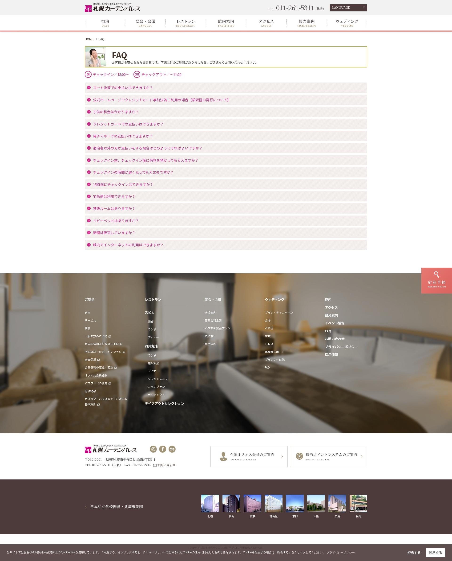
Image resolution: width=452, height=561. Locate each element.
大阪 (316, 516)
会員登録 (90, 359)
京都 (295, 516)
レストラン (153, 299)
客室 (87, 312)
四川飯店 (151, 346)
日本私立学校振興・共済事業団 (116, 506)
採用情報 (331, 354)
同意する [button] (435, 552)
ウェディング (274, 299)
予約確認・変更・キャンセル (103, 352)
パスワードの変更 (96, 383)
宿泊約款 (90, 391)
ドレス (269, 344)
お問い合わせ (335, 338)
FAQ (267, 367)
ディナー (153, 337)
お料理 (269, 328)
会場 (267, 320)
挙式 (267, 336)
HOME (89, 39)
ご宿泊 (90, 299)
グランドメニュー (159, 379)
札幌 (210, 516)
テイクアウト (156, 394)
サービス (90, 320)
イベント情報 (335, 323)
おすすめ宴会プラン (217, 328)
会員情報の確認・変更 (99, 367)
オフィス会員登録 (96, 375)
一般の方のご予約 (96, 336)
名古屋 (274, 516)
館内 (328, 299)
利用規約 (210, 344)
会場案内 (210, 312)
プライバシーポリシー (341, 346)
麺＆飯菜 (153, 363)
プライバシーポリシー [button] (341, 552)
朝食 (87, 328)
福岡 (358, 516)
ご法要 (209, 336)
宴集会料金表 (213, 320)
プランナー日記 (275, 359)
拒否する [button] (414, 552)
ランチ (152, 329)
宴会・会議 (213, 299)
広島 (337, 516)
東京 (252, 516)
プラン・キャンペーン (279, 312)
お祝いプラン (156, 386)
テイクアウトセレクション (164, 403)
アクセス (331, 307)
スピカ (150, 312)
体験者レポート (275, 352)
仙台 (231, 516)
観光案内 (331, 315)
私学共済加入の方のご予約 (102, 344)
